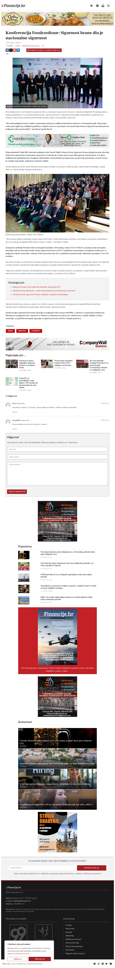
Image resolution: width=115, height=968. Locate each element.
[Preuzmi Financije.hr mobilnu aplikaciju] (92, 6)
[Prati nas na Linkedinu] (103, 964)
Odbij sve (18, 959)
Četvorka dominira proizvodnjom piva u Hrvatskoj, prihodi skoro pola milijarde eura (68, 553)
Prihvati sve (40, 959)
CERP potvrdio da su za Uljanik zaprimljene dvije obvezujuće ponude (66, 575)
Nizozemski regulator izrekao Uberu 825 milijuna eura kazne (63, 363)
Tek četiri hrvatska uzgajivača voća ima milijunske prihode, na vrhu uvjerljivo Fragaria (67, 564)
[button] (7, 50)
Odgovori (14, 412)
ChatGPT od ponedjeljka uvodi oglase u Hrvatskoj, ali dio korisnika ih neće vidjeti (28, 383)
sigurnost (35, 331)
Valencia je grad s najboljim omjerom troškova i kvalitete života (27, 364)
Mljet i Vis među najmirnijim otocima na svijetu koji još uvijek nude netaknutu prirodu (66, 598)
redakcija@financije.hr (21, 901)
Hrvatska (10, 43)
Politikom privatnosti (22, 954)
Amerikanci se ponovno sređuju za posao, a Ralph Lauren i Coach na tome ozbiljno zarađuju (68, 587)
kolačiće (17, 948)
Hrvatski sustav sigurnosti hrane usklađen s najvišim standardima (40, 294)
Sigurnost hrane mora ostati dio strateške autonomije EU (36, 287)
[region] (29, 952)
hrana (10, 331)
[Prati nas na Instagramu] (99, 964)
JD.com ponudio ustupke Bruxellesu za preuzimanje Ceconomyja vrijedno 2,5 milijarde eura (99, 365)
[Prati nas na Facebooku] (95, 964)
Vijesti (18, 43)
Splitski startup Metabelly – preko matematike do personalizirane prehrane (44, 290)
